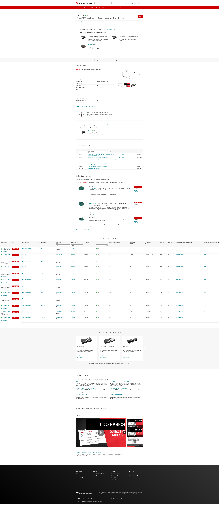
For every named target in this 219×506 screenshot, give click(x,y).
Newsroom (78, 475)
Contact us (95, 471)
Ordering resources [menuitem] (112, 7)
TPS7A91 (121, 35)
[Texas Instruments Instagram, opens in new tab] (129, 472)
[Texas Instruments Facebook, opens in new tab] (133, 472)
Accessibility (78, 498)
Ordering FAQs (113, 477)
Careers (77, 473)
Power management (82, 10)
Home (77, 10)
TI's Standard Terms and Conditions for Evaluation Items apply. (87, 229)
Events (77, 479)
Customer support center (97, 477)
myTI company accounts (115, 473)
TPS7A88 (90, 44)
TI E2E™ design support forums (98, 473)
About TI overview (79, 471)
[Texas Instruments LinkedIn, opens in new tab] (129, 475)
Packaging (95, 479)
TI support (104, 408)
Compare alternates (111, 29)
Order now (140, 16)
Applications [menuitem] (84, 7)
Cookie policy (83, 498)
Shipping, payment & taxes (115, 475)
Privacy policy (90, 498)
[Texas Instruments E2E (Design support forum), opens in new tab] (133, 475)
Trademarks (108, 498)
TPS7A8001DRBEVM (94, 219)
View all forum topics (80, 402)
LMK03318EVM (92, 188)
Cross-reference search (97, 475)
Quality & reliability (96, 481)
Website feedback (114, 498)
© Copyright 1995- (80, 501)
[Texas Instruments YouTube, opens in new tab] (137, 475)
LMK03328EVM (92, 203)
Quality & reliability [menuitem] (102, 7)
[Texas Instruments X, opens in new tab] (137, 472)
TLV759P (89, 35)
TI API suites (113, 471)
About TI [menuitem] (119, 7)
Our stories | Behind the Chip (81, 477)
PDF (93, 199)
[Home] (84, 3)
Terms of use (102, 498)
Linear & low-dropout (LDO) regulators (96, 10)
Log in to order (137, 202)
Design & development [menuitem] (93, 7)
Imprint (120, 498)
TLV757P (89, 130)
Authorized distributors (115, 479)
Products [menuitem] (77, 7)
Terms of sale (96, 498)
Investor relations (79, 481)
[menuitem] (143, 7)
